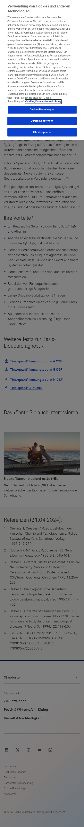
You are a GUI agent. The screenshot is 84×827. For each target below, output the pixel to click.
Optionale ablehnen (42, 121)
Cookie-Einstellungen (42, 109)
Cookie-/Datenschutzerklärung (43, 101)
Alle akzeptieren (42, 132)
